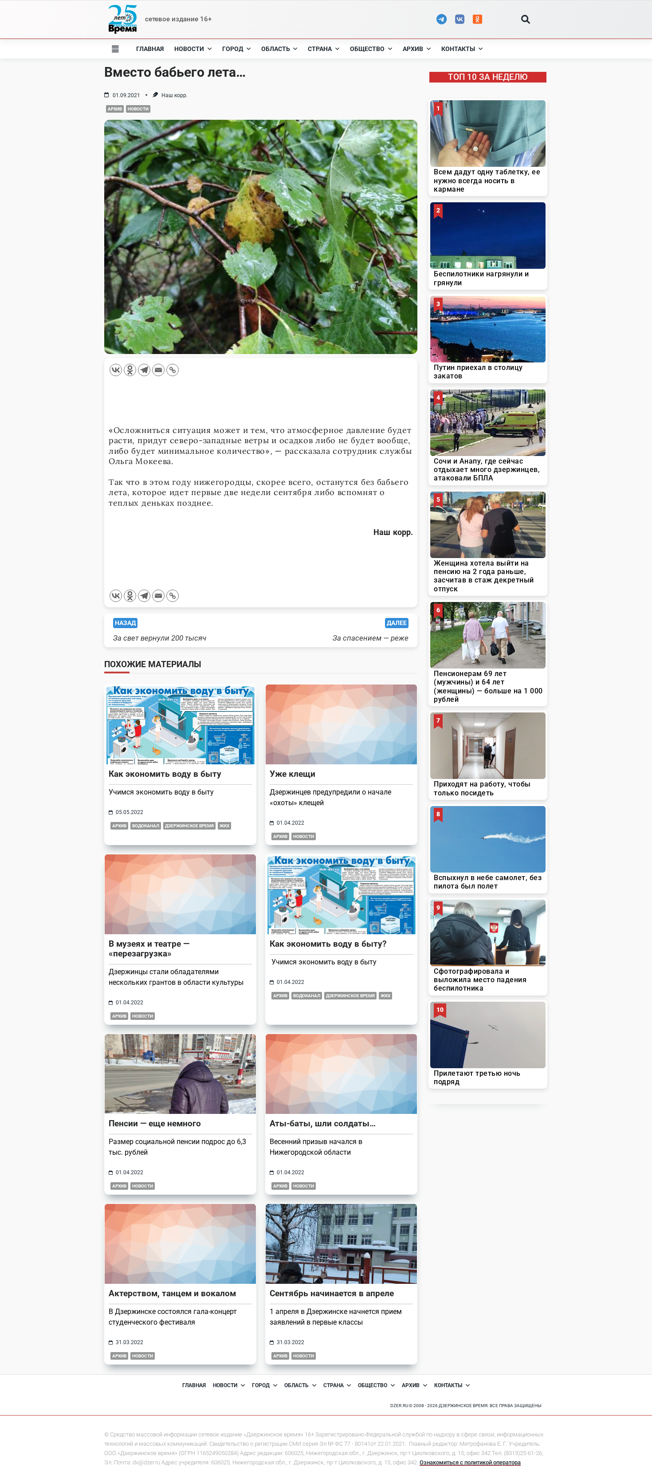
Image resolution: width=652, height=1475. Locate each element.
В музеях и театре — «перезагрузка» (149, 949)
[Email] (158, 370)
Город (232, 48)
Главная (150, 48)
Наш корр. (174, 95)
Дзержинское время (189, 825)
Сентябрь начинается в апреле (332, 1293)
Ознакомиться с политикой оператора (470, 1462)
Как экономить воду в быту (165, 774)
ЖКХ (224, 825)
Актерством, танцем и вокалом (172, 1293)
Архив (413, 48)
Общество (367, 48)
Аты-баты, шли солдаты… (323, 1123)
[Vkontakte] (116, 370)
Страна (320, 48)
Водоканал (145, 825)
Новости (189, 48)
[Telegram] (144, 370)
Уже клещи (292, 774)
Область (275, 48)
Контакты (458, 48)
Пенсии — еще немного (155, 1123)
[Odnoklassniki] (130, 370)
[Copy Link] (172, 370)
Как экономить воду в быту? (328, 944)
